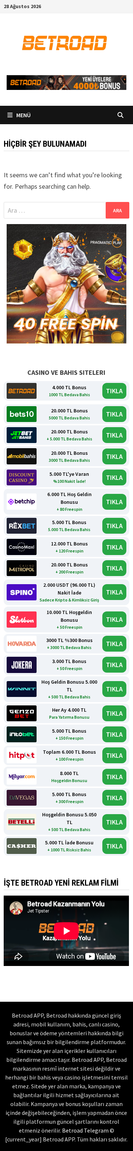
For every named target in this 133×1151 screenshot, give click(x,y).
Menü (23, 115)
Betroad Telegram (85, 1130)
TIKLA (114, 391)
